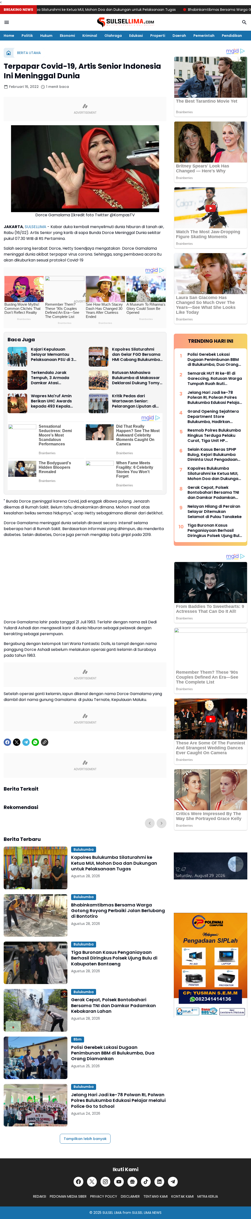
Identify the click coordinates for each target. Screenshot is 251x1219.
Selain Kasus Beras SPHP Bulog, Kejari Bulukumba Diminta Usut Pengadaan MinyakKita (213, 454)
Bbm (78, 1039)
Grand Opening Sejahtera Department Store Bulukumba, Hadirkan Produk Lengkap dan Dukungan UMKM (213, 416)
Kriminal (89, 35)
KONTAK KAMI (182, 1196)
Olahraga (113, 35)
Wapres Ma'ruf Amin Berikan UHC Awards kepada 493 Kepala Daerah (51, 401)
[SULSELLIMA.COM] (125, 22)
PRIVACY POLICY (103, 1196)
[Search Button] (244, 22)
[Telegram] (26, 742)
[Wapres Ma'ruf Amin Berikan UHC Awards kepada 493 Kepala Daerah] (17, 403)
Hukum (46, 35)
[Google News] (132, 1182)
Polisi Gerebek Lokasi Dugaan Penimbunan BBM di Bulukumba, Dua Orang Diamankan (112, 1053)
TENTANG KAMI (155, 1196)
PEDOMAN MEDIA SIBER (68, 1196)
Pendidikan (232, 35)
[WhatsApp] (35, 742)
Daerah (179, 35)
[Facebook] (7, 742)
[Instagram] (105, 1182)
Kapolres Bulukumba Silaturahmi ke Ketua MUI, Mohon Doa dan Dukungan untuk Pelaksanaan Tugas (114, 863)
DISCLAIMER (130, 1196)
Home (9, 35)
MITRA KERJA (207, 1196)
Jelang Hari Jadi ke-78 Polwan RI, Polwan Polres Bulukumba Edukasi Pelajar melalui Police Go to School (118, 1100)
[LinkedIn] (159, 1182)
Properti (157, 35)
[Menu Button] (7, 22)
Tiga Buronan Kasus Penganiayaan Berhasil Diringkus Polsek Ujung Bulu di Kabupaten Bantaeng (114, 958)
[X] (16, 742)
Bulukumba (84, 849)
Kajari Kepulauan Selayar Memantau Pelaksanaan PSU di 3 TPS (52, 354)
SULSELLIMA (35, 227)
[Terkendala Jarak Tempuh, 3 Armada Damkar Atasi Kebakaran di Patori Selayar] (17, 380)
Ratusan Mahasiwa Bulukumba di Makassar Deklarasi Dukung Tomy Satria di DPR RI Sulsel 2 (136, 377)
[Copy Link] (44, 742)
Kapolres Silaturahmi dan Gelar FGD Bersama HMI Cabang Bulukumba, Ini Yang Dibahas (136, 354)
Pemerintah (203, 35)
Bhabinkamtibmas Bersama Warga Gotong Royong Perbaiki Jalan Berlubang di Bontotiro (118, 910)
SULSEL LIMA (112, 1212)
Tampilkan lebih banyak (85, 1138)
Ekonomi (67, 35)
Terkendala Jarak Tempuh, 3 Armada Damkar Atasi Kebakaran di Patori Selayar (51, 377)
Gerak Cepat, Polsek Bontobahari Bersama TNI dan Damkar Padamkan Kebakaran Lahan (113, 1005)
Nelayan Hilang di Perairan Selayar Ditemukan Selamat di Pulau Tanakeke (215, 511)
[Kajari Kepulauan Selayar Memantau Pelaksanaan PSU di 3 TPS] (17, 357)
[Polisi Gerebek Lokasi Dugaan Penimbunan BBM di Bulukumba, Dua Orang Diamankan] (35, 1058)
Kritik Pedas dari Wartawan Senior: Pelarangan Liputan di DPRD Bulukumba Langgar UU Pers (134, 401)
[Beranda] (8, 53)
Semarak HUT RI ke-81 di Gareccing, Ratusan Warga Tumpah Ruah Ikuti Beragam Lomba (215, 378)
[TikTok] (146, 1182)
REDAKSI (39, 1196)
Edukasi (136, 35)
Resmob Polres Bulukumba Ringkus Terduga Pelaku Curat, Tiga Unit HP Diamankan (214, 435)
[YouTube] (119, 1182)
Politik (27, 35)
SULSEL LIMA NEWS (147, 1212)
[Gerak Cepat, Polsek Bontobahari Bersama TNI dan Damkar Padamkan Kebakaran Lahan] (35, 1010)
